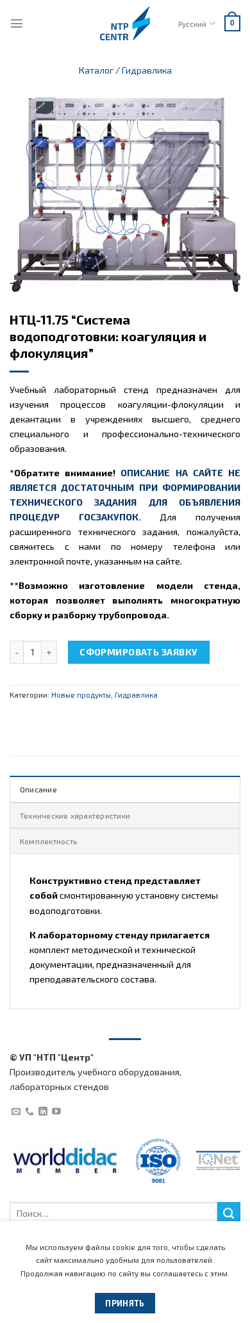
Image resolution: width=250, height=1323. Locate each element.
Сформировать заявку (138, 651)
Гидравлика (147, 70)
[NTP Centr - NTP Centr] (125, 23)
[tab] (125, 788)
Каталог (96, 70)
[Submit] (228, 1213)
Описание (38, 789)
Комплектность (48, 841)
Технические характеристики (75, 815)
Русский (192, 23)
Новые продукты (81, 694)
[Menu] (17, 23)
